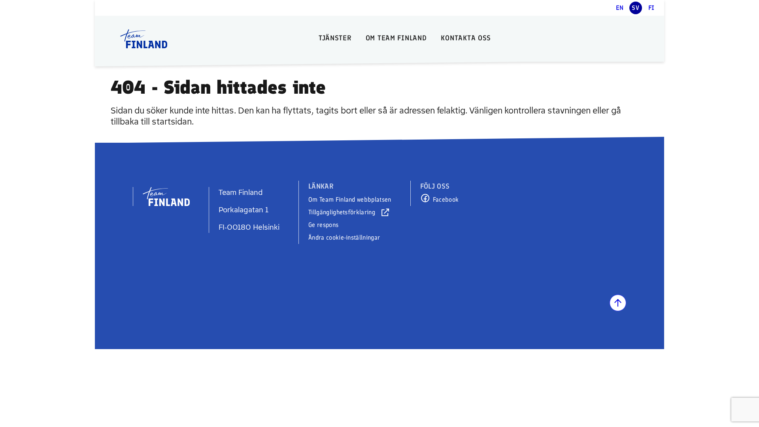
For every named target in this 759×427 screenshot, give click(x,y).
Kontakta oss (466, 38)
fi (651, 7)
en (620, 7)
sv (635, 7)
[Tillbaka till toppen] (618, 303)
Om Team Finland (396, 38)
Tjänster (335, 38)
